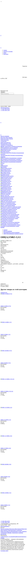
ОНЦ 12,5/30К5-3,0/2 (6, 448)
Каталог (3, 92)
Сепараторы (19, 530)
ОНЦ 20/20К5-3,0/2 (5, 476)
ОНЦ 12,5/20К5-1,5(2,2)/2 (7, 391)
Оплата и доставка (8, 51)
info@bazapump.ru (5, 107)
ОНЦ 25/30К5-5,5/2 (5, 505)
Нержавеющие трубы (16, 531)
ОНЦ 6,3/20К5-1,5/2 (5, 334)
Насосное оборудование (15, 529)
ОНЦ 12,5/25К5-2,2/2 (6, 419)
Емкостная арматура (6, 531)
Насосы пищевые (5, 529)
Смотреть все (4, 292)
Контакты (5, 54)
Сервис (5, 50)
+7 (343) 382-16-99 (5, 109)
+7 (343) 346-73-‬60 (5, 110)
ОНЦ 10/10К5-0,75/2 (6, 363)
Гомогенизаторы (12, 530)
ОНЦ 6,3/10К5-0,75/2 (6, 306)
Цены (4, 52)
